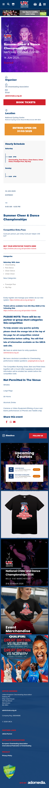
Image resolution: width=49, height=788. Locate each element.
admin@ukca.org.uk (13, 96)
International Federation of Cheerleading (16, 746)
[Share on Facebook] (6, 422)
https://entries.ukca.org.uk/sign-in (22, 300)
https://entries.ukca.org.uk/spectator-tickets (19, 247)
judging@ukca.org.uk (36, 361)
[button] (3, 4)
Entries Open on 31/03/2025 (22, 102)
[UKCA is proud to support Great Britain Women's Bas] (24, 658)
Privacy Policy (7, 756)
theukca (10, 435)
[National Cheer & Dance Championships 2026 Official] (24, 610)
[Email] (14, 422)
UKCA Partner (7, 734)
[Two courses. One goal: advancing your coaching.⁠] (24, 466)
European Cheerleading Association (15, 744)
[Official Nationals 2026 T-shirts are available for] (24, 514)
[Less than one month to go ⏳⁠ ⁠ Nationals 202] (24, 562)
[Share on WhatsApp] (11, 422)
